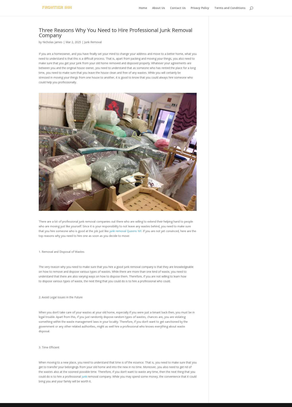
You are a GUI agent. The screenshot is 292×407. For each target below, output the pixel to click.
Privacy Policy (200, 8)
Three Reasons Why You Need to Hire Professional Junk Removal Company (115, 32)
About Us (158, 8)
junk (84, 376)
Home (143, 8)
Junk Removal (93, 42)
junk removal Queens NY (125, 231)
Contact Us (178, 8)
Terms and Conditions (229, 8)
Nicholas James (52, 42)
